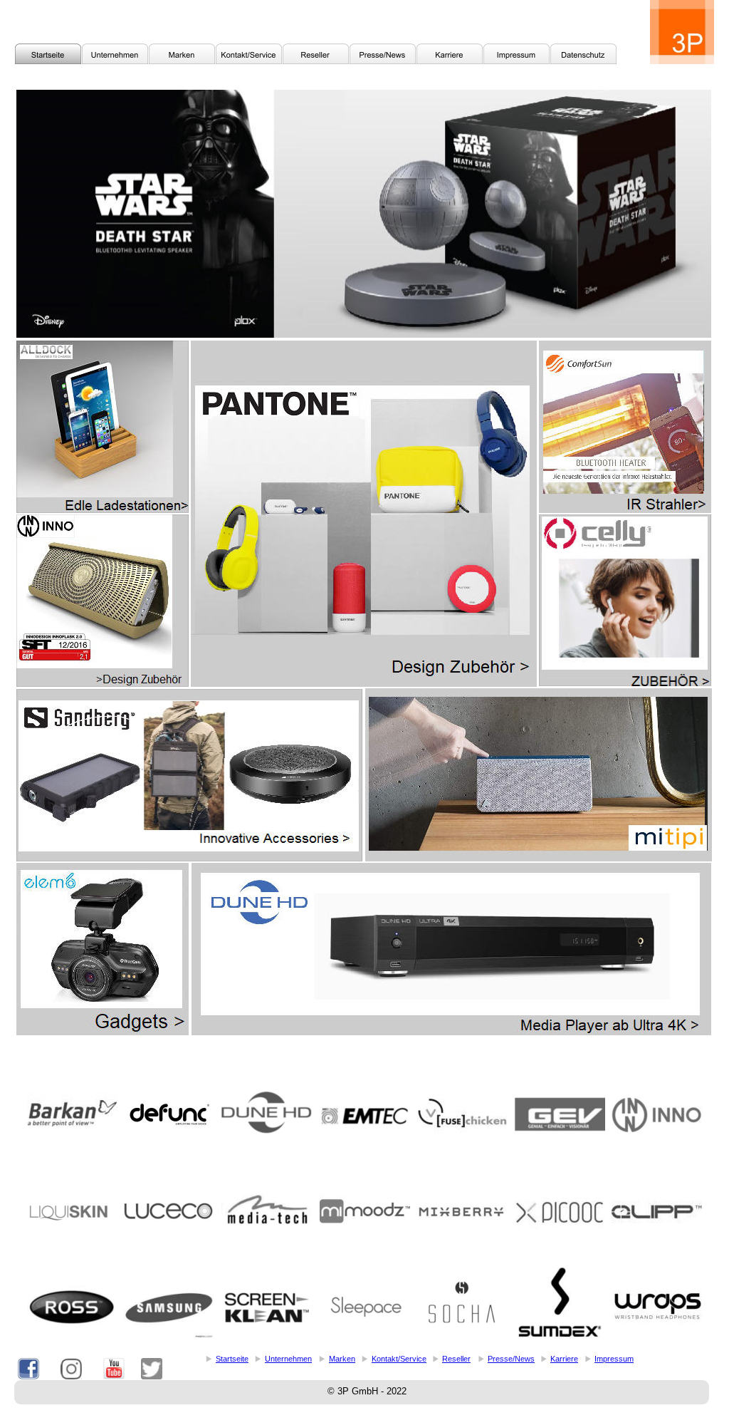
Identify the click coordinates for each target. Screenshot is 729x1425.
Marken (342, 1358)
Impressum (614, 1358)
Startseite (232, 1358)
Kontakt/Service (399, 1358)
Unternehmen (288, 1358)
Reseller (456, 1358)
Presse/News (511, 1358)
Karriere (564, 1358)
